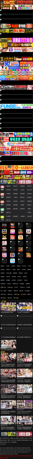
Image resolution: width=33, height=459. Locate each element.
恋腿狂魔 (29, 201)
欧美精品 (22, 186)
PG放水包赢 (8, 273)
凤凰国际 (3, 273)
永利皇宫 (9, 283)
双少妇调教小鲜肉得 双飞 (24, 337)
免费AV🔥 (9, 298)
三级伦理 (8, 189)
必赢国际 (29, 269)
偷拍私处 (25, 276)
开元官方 (16, 287)
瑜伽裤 (22, 205)
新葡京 (18, 269)
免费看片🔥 (15, 283)
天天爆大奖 (22, 287)
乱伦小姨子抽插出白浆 (7, 349)
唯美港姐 (22, 193)
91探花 (15, 197)
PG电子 (29, 266)
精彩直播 (21, 273)
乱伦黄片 (19, 276)
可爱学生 (22, 201)
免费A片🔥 (9, 294)
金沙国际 (28, 287)
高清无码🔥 (3, 298)
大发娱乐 (26, 280)
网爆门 (29, 208)
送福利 (14, 269)
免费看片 (10, 290)
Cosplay (22, 189)
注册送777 (8, 269)
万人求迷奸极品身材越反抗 (8, 337)
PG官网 (8, 266)
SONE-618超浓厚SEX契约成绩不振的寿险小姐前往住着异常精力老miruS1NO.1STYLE (8, 367)
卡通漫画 (8, 208)
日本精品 (15, 189)
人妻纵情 (22, 216)
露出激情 (15, 208)
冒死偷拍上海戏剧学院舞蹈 (24, 324)
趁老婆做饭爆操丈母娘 (7, 312)
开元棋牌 (13, 266)
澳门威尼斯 (27, 290)
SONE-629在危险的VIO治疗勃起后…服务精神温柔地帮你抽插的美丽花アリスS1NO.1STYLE (24, 398)
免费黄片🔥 (3, 287)
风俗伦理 (29, 216)
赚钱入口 (29, 294)
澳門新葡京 (3, 283)
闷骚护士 (29, 205)
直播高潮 (15, 273)
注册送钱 (3, 269)
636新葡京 (22, 283)
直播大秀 (21, 290)
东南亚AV (29, 193)
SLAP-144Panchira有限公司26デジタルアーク (24, 412)
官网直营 (19, 266)
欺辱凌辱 (8, 197)
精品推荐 (8, 186)
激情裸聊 (28, 283)
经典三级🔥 (3, 294)
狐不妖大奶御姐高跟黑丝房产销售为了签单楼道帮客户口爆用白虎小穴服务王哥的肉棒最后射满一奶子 (24, 429)
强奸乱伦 (15, 186)
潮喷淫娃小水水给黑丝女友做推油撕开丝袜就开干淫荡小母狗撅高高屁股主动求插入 (8, 398)
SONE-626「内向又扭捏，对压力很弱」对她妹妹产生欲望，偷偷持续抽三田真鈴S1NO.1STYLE (24, 382)
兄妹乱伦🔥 (16, 294)
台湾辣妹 (8, 193)
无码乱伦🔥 (10, 287)
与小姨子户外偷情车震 (23, 312)
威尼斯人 (3, 266)
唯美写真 (22, 208)
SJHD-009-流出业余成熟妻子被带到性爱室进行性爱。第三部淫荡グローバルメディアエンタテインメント (8, 382)
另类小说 (8, 220)
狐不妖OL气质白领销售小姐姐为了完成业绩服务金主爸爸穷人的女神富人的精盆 (8, 428)
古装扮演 (8, 201)
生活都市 (8, 216)
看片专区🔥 (23, 294)
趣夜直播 (3, 280)
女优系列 (15, 201)
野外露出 (29, 197)
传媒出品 (8, 212)
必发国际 (14, 280)
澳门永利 (24, 266)
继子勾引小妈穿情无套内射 (8, 324)
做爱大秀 (16, 290)
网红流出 (22, 197)
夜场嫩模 (8, 280)
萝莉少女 (29, 186)
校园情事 (15, 216)
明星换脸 (15, 205)
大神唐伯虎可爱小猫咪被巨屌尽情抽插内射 (8, 412)
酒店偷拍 (3, 276)
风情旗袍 (8, 205)
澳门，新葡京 (3, 290)
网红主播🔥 (16, 298)
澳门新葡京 (19, 280)
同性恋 (29, 212)
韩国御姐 (15, 193)
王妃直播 (14, 276)
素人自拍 (29, 189)
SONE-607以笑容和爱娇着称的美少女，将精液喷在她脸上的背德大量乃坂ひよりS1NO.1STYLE (24, 367)
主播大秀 (8, 276)
